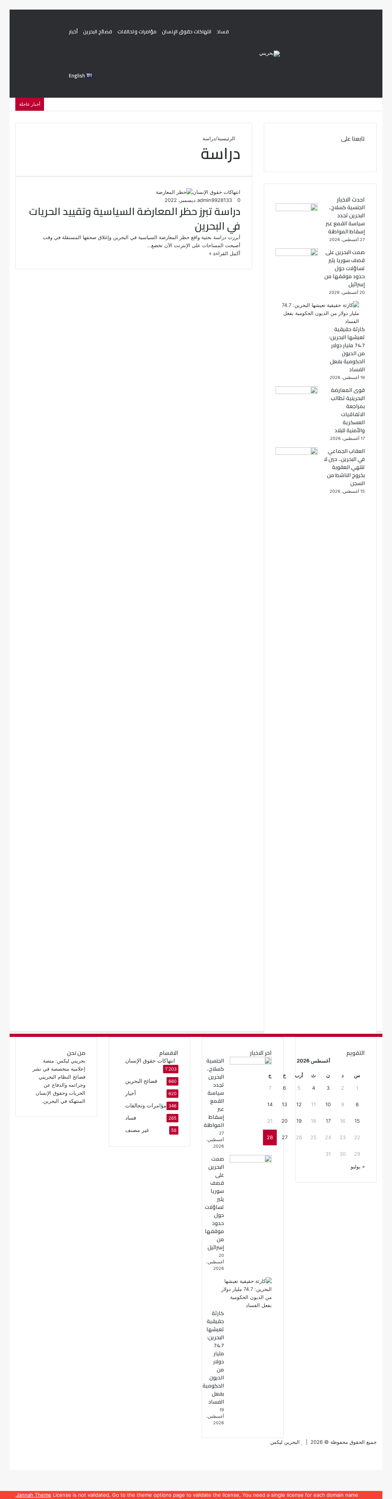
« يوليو (358, 1166)
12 (299, 1104)
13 (284, 1104)
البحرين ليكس (285, 1442)
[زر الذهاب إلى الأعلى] (380, 1466)
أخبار (73, 31)
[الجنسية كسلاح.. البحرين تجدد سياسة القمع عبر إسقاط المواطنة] (297, 209)
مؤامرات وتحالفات (137, 31)
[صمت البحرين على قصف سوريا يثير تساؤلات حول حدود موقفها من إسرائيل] (297, 254)
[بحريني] (269, 54)
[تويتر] (286, 151)
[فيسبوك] (278, 151)
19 (299, 1121)
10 (328, 1104)
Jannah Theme (33, 1495)
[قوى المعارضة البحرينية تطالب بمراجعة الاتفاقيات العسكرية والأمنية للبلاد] (297, 392)
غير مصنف (137, 1130)
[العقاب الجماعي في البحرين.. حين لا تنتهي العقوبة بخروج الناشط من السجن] (297, 453)
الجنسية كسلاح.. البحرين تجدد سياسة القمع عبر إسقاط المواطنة (345, 219)
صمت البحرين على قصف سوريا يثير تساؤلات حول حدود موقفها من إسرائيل (344, 268)
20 (284, 1121)
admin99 (207, 200)
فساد (223, 31)
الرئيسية (227, 138)
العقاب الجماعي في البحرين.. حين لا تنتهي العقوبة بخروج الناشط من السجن (344, 467)
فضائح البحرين (97, 31)
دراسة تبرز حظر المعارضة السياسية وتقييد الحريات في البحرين (134, 218)
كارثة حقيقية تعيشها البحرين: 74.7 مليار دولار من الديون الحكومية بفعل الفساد (347, 349)
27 (284, 1137)
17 (328, 1121)
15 (357, 1121)
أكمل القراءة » (224, 253)
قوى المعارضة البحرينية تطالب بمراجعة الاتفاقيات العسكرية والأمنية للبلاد (348, 410)
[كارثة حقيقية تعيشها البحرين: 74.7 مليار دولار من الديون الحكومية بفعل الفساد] (317, 321)
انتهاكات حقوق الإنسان (186, 31)
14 (270, 1104)
